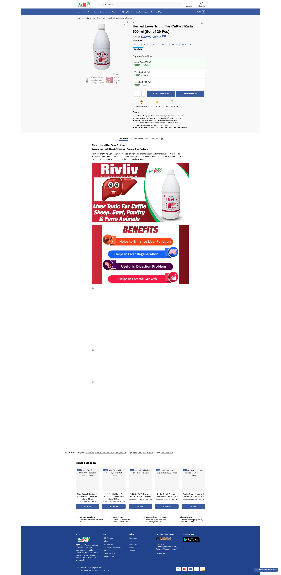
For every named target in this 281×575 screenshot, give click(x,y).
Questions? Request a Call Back (266, 570)
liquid (144, 453)
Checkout (201, 6)
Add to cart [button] (87, 506)
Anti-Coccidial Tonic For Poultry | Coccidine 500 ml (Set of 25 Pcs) (114, 496)
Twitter (132, 541)
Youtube (132, 550)
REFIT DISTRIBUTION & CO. (86, 570)
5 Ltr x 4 (155, 44)
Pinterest (132, 547)
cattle (135, 453)
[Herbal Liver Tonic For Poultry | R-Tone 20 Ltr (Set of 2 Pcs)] (204, 23)
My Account (190, 6)
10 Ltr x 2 (165, 44)
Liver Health (110, 453)
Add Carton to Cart (161, 94)
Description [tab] (123, 138)
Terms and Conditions (112, 547)
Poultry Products (121, 453)
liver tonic (150, 453)
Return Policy (109, 556)
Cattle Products (100, 453)
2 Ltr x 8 (146, 44)
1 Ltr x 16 (137, 44)
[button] (201, 12)
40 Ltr (184, 44)
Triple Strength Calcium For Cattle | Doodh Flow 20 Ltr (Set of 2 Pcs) (87, 496)
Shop (106, 541)
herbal (140, 453)
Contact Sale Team (190, 94)
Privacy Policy (109, 550)
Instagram (133, 544)
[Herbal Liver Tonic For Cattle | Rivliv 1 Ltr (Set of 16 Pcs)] (202, 23)
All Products (86, 18)
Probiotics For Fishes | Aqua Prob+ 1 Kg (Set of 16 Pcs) (140, 495)
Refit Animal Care (167, 453)
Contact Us (108, 544)
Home (78, 18)
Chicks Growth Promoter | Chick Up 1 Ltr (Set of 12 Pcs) (167, 495)
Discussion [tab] (156, 138)
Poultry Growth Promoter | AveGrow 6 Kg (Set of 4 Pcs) (193, 495)
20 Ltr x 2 (175, 44)
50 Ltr (191, 44)
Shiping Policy (109, 553)
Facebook (133, 538)
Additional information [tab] (139, 138)
